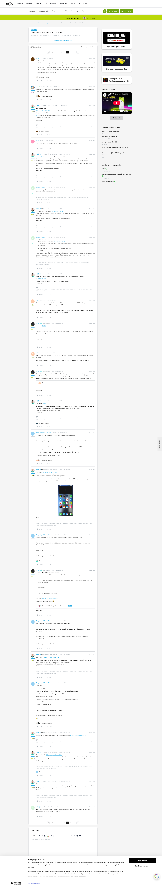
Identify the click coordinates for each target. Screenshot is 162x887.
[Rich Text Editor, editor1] (63, 847)
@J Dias (43, 157)
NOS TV (104, 133)
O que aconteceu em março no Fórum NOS (115, 147)
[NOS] (9, 4)
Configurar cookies (141, 866)
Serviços (104, 144)
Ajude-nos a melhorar (52, 23)
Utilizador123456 (41, 187)
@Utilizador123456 (57, 211)
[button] (113, 11)
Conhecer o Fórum (107, 150)
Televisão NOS (106, 139)
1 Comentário (106, 171)
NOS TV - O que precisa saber (110, 131)
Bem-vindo (41, 23)
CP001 (38, 58)
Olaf (37, 86)
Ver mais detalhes (34, 883)
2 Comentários (106, 178)
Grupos (54, 11)
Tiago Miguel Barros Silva (43, 432)
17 (58, 52)
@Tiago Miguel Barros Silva (49, 472)
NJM (37, 300)
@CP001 (47, 111)
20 (67, 52)
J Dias (37, 140)
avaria (103, 168)
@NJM (44, 326)
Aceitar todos (142, 860)
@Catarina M (39, 111)
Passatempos (75, 11)
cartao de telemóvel (108, 181)
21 (70, 52)
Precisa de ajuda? (159, 444)
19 (64, 52)
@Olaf (38, 115)
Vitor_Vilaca (39, 807)
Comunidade (32, 23)
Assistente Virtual (64, 11)
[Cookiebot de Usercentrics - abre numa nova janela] (16, 883)
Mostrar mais (116, 118)
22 (73, 52)
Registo (84, 11)
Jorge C (38, 323)
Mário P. (38, 105)
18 (61, 52)
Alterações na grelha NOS (109, 142)
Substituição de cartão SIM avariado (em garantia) (116, 174)
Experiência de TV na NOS (109, 136)
